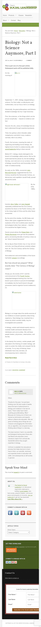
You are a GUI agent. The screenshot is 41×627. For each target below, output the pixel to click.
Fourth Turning (24, 276)
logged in (16, 472)
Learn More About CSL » (15, 499)
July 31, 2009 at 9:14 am (20, 393)
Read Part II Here (11, 358)
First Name (12, 594)
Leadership (22, 370)
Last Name (11, 599)
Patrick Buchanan (11, 234)
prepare (14, 258)
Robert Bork (25, 232)
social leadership (10, 149)
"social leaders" (24, 491)
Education (15, 370)
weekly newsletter (19, 547)
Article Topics (11, 530)
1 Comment (29, 60)
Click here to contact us (12, 578)
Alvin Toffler (14, 204)
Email (10, 604)
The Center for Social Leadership (20, 7)
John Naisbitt (25, 204)
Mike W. (16, 391)
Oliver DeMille (18, 60)
